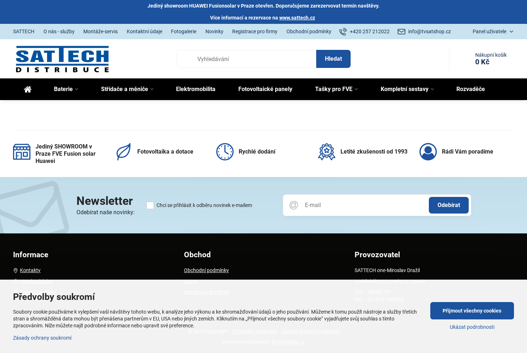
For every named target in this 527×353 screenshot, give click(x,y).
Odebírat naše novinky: (105, 212)
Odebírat (449, 205)
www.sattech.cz (297, 18)
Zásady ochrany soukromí (42, 338)
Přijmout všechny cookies (472, 311)
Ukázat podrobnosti (472, 327)
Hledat (333, 58)
